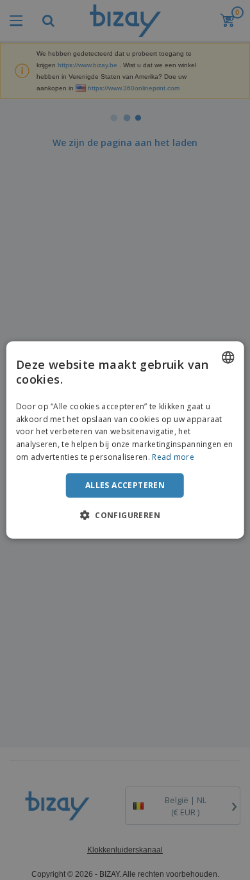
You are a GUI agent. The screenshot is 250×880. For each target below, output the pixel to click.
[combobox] (227, 357)
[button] (125, 515)
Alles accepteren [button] (125, 485)
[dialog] (125, 440)
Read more (173, 457)
